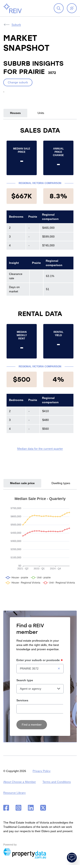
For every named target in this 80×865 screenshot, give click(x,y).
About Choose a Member (19, 781)
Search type (24, 680)
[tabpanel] (40, 288)
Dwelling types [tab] (60, 483)
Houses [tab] (15, 113)
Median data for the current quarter (40, 448)
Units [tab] (41, 113)
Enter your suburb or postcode (38, 660)
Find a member (32, 724)
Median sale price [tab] (22, 483)
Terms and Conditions (56, 781)
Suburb (16, 24)
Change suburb (18, 82)
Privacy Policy (41, 771)
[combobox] (40, 668)
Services (22, 700)
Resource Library (14, 792)
